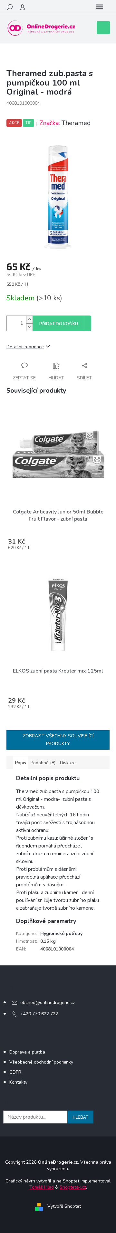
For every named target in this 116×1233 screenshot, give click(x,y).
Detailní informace (25, 347)
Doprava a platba (27, 1052)
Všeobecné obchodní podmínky (41, 1062)
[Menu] (99, 7)
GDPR (15, 1072)
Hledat (80, 1117)
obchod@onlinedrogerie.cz (47, 1002)
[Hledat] (9, 7)
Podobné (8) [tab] (43, 763)
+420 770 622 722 (39, 1014)
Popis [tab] (20, 763)
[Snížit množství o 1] (29, 327)
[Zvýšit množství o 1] (29, 319)
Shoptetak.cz (73, 1187)
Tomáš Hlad (41, 1187)
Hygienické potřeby (61, 933)
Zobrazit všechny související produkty (58, 740)
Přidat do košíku (58, 324)
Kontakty (18, 1082)
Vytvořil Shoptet (64, 1206)
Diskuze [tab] (68, 763)
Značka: (65, 123)
